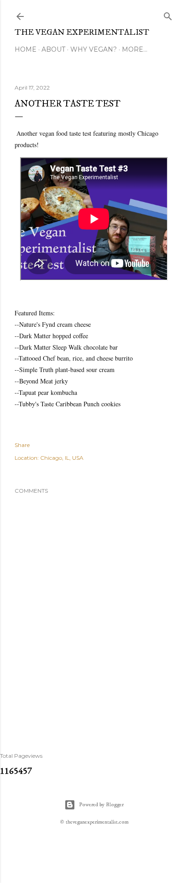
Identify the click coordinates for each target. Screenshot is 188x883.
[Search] (167, 14)
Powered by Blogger (101, 804)
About (53, 49)
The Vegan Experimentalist (82, 32)
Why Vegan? (93, 49)
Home (26, 49)
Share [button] (22, 445)
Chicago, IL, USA (62, 457)
